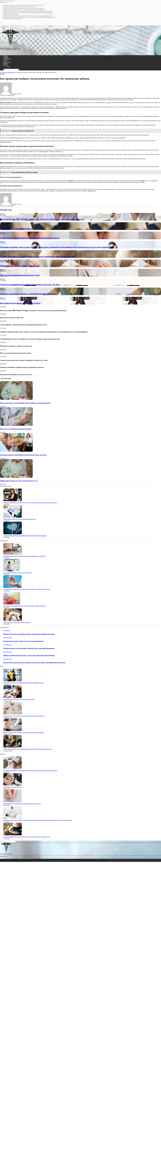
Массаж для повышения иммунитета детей (19, 275)
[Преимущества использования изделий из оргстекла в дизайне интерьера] (11, 604)
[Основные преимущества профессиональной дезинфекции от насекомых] (12, 554)
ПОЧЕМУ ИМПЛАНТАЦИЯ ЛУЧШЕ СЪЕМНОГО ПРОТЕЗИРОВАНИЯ (24, 536)
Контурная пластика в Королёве (15, 228)
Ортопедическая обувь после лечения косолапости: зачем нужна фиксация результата (27, 11)
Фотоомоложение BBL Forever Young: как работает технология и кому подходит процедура (42, 219)
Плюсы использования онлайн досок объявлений (17, 573)
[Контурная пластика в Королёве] (12, 785)
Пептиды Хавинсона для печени (12, 18)
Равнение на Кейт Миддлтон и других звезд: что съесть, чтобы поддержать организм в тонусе (30, 503)
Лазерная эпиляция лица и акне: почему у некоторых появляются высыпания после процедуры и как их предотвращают (55, 247)
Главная (5, 56)
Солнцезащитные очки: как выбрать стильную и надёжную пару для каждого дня (37, 256)
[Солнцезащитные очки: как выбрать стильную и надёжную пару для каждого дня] (12, 835)
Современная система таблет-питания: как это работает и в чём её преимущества (26, 589)
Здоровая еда (7, 59)
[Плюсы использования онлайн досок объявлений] (11, 571)
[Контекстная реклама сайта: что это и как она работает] (12, 697)
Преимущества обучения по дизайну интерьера (16, 622)
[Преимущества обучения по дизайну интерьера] (12, 620)
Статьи (7, 72)
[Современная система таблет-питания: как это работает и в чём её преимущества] (12, 587)
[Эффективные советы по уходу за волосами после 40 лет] (12, 517)
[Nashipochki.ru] (10, 50)
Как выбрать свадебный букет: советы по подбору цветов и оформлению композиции (28, 15)
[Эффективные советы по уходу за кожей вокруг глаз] (16, 477)
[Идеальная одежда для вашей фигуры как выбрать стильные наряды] (16, 399)
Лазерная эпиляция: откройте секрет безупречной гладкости (27, 293)
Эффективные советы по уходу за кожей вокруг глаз (19, 481)
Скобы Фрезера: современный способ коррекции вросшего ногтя (29, 237)
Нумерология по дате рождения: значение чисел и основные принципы (23, 8)
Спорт (5, 60)
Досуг (8, 66)
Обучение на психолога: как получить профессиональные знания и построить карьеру (28, 12)
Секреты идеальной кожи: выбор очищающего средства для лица (30, 284)
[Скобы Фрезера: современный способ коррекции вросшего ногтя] (12, 801)
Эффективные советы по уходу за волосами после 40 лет (19, 519)
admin (13, 94)
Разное (5, 65)
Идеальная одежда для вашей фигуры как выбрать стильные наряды (25, 403)
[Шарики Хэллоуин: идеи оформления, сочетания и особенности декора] (12, 681)
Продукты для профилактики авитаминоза (16, 429)
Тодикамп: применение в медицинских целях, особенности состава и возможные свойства (29, 17)
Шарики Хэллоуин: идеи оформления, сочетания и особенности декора (23, 5)
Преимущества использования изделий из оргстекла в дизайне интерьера (24, 606)
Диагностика (7, 62)
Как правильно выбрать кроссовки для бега (20, 303)
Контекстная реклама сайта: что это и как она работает (19, 6)
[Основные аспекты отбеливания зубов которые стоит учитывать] (16, 451)
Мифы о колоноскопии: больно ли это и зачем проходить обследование (23, 9)
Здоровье (6, 57)
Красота (5, 63)
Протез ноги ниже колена (10, 14)
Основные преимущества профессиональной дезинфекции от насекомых (24, 556)
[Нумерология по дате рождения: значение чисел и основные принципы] (12, 714)
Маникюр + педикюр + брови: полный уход (20, 265)
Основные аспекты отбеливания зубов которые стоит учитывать (23, 455)
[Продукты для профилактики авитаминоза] (16, 425)
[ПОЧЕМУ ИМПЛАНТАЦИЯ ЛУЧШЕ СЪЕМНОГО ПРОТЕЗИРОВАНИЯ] (12, 534)
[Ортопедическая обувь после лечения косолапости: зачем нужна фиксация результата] (12, 747)
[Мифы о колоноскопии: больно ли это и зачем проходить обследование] (12, 730)
